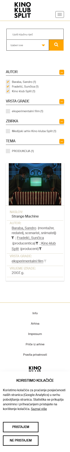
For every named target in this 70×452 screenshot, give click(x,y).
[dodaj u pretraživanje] (45, 261)
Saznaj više (39, 409)
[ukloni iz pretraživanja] (13, 238)
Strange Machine (25, 216)
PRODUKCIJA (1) (23, 151)
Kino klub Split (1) (23, 91)
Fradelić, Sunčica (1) (25, 87)
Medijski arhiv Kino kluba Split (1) (34, 131)
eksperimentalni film (27, 261)
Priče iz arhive (35, 344)
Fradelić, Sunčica (30, 237)
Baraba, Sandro (24, 228)
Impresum (35, 334)
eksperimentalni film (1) (27, 111)
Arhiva (35, 324)
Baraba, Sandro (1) (24, 82)
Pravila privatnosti (35, 355)
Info (35, 313)
